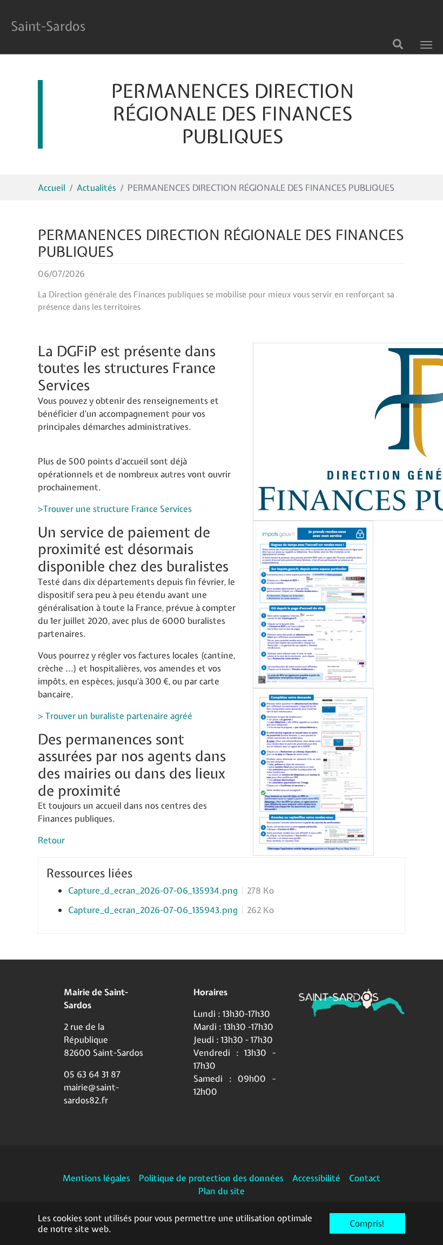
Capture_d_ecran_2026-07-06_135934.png (153, 890)
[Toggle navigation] (426, 45)
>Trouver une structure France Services (115, 509)
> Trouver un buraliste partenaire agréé (115, 716)
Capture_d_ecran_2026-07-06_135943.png (153, 910)
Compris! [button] (367, 1223)
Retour (51, 840)
